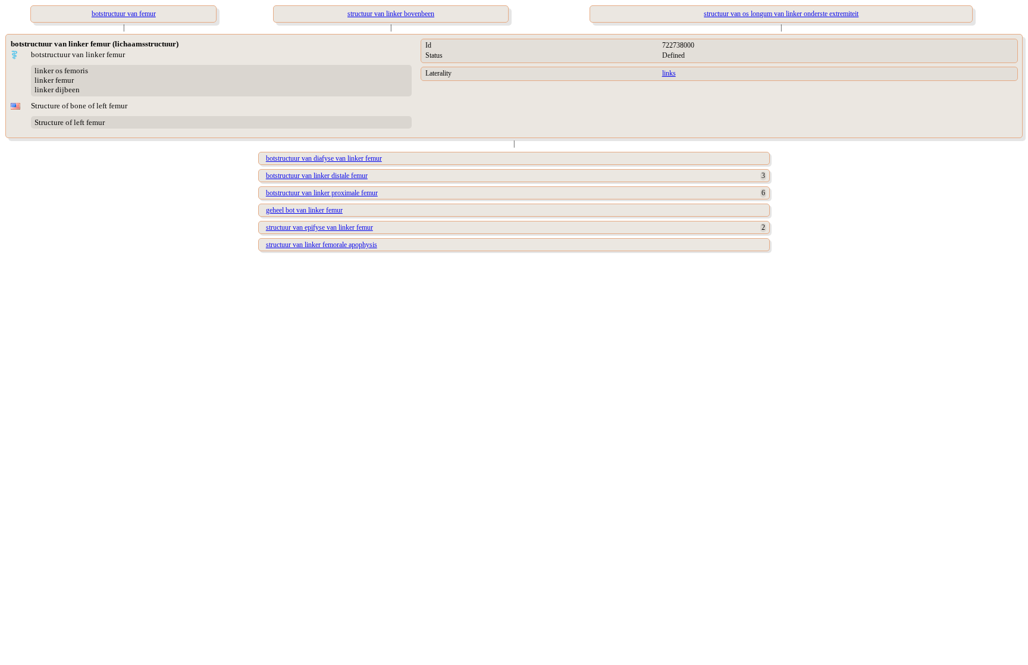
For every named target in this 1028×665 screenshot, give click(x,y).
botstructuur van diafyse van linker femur (324, 158)
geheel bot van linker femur (304, 210)
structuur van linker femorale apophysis (321, 245)
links (669, 73)
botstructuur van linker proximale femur (322, 193)
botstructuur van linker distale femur (317, 175)
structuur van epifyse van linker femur (319, 227)
